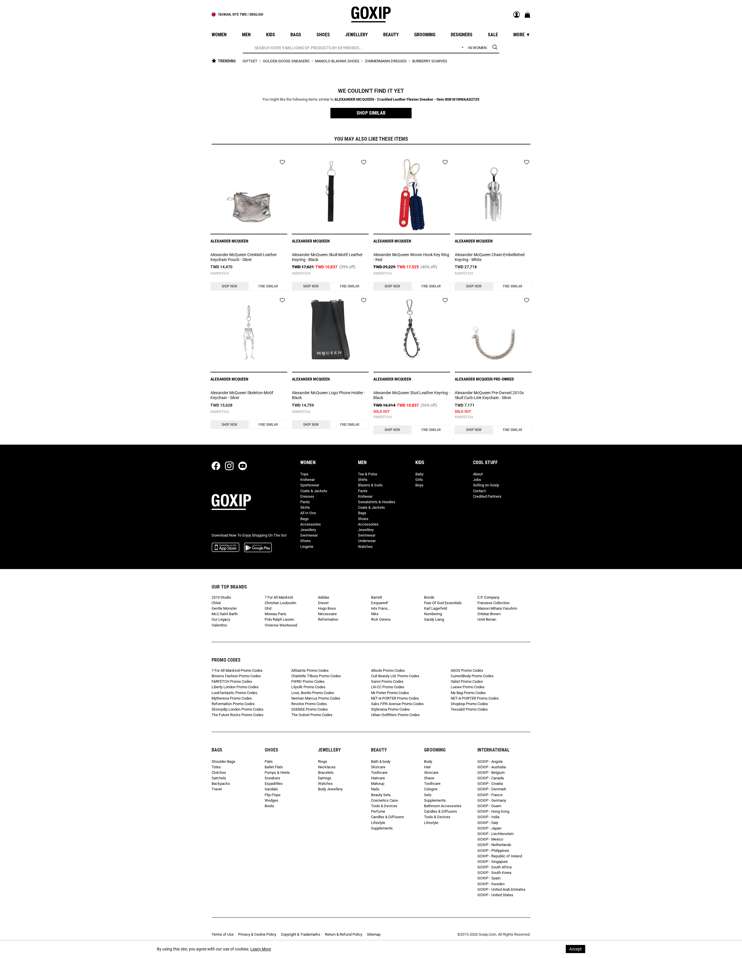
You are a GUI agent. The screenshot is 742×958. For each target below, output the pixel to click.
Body (428, 761)
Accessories (310, 524)
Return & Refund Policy (343, 934)
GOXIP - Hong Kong (493, 811)
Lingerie (306, 546)
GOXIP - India (488, 817)
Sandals (271, 789)
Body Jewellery (330, 789)
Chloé (216, 603)
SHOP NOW (229, 286)
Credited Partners (487, 496)
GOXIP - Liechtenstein (495, 834)
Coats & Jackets (313, 491)
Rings (322, 761)
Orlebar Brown (489, 614)
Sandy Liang (434, 619)
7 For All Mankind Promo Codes (237, 670)
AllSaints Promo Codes (310, 670)
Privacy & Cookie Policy (257, 934)
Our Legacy (221, 619)
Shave (429, 778)
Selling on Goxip (486, 485)
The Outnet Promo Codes (311, 715)
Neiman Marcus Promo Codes (315, 698)
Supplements (382, 828)
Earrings (324, 778)
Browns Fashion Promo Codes (236, 676)
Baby (419, 474)
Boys (419, 485)
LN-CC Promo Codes (387, 687)
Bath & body (380, 761)
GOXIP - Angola (490, 761)
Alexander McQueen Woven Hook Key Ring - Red (411, 257)
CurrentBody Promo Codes (472, 676)
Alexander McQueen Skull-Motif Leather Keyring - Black (327, 257)
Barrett (376, 597)
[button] (371, 113)
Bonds (429, 597)
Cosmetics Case (384, 800)
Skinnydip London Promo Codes (237, 709)
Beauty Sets (381, 795)
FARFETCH (219, 273)
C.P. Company (488, 597)
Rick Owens (381, 619)
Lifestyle (378, 823)
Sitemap (374, 934)
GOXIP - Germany (491, 800)
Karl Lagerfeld (435, 608)
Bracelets (326, 772)
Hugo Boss (327, 608)
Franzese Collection (493, 603)
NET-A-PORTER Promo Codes (395, 698)
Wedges (271, 800)
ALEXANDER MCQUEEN (229, 241)
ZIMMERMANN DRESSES (386, 61)
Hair (427, 767)
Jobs (477, 479)
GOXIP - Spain (489, 878)
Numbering (433, 614)
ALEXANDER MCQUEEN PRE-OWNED (484, 379)
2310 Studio (221, 597)
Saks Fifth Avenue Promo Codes (397, 704)
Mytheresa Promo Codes (232, 698)
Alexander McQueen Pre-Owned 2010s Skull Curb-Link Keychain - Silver (489, 395)
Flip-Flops (273, 795)
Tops (304, 474)
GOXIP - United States (495, 895)
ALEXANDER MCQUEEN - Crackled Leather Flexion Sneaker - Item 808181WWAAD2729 (406, 99)
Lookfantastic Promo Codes (234, 693)
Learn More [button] (260, 949)
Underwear (367, 541)
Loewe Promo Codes (468, 687)
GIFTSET (250, 61)
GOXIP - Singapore (492, 861)
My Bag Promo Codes (468, 693)
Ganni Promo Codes (387, 681)
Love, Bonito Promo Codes (312, 693)
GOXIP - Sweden (491, 884)
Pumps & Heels (277, 772)
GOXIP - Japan (489, 828)
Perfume (378, 811)
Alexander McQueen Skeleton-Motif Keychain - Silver (241, 395)
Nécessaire (327, 614)
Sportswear (309, 485)
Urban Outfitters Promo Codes (395, 715)
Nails (375, 789)
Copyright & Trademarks (300, 934)
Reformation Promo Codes (233, 704)
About (478, 474)
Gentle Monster (224, 608)
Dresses (307, 496)
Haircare (378, 778)
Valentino (219, 625)
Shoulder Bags (223, 761)
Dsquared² (379, 603)
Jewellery (308, 530)
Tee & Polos (367, 474)
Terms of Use (223, 934)
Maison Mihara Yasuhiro (497, 608)
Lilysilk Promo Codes (308, 687)
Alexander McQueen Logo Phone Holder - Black (328, 395)
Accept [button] (575, 949)
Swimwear (309, 535)
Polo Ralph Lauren (279, 619)
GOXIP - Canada (490, 778)
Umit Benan (486, 619)
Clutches (219, 772)
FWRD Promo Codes (308, 681)
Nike (375, 614)
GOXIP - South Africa (494, 867)
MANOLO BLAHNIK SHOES (337, 61)
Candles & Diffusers (387, 817)
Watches (365, 546)
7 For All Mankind (279, 597)
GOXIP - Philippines (493, 850)
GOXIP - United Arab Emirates (501, 889)
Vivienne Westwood (281, 625)
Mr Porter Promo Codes (390, 693)
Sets (428, 795)
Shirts (363, 479)
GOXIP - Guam (489, 806)
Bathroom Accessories (442, 806)
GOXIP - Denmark (491, 789)
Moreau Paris (275, 614)
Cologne (430, 789)
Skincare (378, 767)
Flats (269, 761)
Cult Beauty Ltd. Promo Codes (395, 676)
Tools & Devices (384, 806)
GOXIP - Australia (491, 767)
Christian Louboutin (280, 603)
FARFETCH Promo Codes (232, 681)
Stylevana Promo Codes (390, 709)
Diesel (323, 603)
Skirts (305, 507)
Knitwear (307, 479)
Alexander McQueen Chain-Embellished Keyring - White (490, 257)
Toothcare (379, 772)
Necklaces (327, 767)
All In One (308, 513)
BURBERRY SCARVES (429, 61)
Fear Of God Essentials (443, 603)
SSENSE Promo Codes (309, 709)
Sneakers (272, 778)
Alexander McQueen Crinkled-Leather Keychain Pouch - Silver (243, 257)
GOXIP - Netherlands (494, 845)
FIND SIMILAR (268, 286)
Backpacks (221, 783)
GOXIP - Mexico (490, 839)
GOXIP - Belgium (491, 772)
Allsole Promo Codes (388, 670)
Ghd (268, 608)
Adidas (323, 597)
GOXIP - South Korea (494, 872)
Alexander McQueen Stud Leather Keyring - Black (411, 395)
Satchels (219, 778)
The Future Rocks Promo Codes (237, 715)
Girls (419, 479)
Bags (304, 519)
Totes (216, 767)
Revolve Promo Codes (309, 704)
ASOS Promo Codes (467, 670)
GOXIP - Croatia (490, 783)
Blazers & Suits (370, 485)
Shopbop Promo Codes (469, 704)
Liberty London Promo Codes (235, 687)
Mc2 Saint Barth (225, 614)
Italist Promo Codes (467, 681)
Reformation (328, 619)
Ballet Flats (274, 767)
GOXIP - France (490, 795)
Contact (479, 491)
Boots (269, 806)
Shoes (305, 541)
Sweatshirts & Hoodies (376, 502)
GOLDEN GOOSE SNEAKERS (286, 61)
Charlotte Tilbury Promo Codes (316, 676)
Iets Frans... (380, 608)
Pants (305, 502)
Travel (217, 789)
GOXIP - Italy (487, 823)
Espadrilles (274, 783)
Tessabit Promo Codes (469, 709)
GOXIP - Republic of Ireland (499, 856)
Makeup (377, 783)
